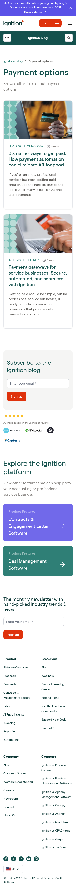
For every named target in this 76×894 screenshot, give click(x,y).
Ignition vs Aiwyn (52, 839)
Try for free (50, 23)
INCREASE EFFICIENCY (24, 260)
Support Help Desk (53, 719)
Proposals (9, 675)
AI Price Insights (13, 714)
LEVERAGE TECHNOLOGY (26, 146)
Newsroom (10, 798)
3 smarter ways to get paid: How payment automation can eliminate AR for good (37, 159)
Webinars (47, 675)
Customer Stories (14, 773)
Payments (9, 684)
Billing (7, 706)
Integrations (11, 739)
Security (48, 878)
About (7, 765)
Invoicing (9, 723)
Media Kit (9, 815)
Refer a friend (50, 697)
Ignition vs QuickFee (54, 822)
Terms (27, 878)
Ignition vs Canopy (53, 805)
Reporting (9, 731)
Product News (50, 728)
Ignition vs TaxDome (54, 847)
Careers (8, 790)
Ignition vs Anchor (53, 813)
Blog (44, 667)
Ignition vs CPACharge (55, 830)
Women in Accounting (18, 781)
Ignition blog (38, 38)
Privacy (37, 878)
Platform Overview (15, 667)
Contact (8, 807)
